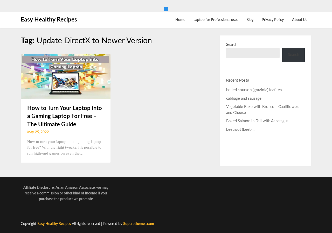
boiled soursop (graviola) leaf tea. (254, 90)
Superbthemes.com (138, 224)
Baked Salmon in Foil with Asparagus (257, 121)
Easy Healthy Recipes (49, 20)
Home (180, 20)
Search (231, 45)
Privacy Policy (273, 20)
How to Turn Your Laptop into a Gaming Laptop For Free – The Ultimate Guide (64, 116)
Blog (249, 20)
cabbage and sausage (243, 98)
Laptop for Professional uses (215, 20)
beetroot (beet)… (240, 130)
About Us (299, 20)
